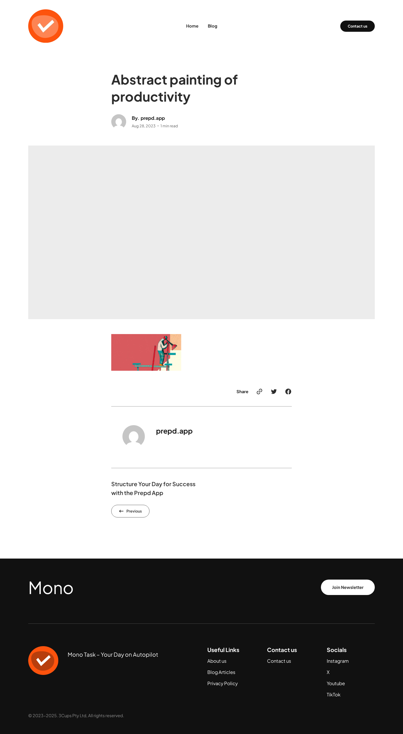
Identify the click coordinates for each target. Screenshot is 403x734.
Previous (134, 511)
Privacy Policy (222, 683)
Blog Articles (221, 672)
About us (216, 661)
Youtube (336, 683)
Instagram (338, 661)
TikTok (333, 694)
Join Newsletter (348, 587)
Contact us (357, 26)
